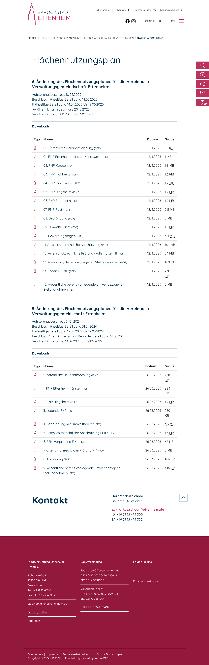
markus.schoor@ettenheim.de (140, 509)
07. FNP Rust (56, 209)
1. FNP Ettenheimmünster (66, 388)
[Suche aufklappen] (202, 65)
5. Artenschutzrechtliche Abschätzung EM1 (78, 433)
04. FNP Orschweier (61, 183)
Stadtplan (34, 620)
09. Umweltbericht (60, 227)
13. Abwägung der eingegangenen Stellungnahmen (85, 262)
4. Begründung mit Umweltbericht (72, 424)
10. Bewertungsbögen (63, 236)
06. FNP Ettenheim (60, 201)
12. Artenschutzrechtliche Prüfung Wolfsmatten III (84, 253)
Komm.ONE (101, 658)
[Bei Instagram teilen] (134, 21)
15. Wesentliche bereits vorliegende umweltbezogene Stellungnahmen (82, 286)
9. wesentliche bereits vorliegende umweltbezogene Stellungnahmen (81, 470)
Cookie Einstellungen (109, 654)
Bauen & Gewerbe (53, 38)
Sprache (149, 21)
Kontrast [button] (121, 9)
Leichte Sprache (143, 9)
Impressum (53, 654)
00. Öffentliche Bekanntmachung (72, 148)
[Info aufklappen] (202, 75)
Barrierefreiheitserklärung (78, 654)
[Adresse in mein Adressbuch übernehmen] (183, 497)
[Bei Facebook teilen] (128, 21)
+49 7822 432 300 (130, 514)
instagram (153, 581)
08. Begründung (59, 218)
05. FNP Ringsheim (61, 192)
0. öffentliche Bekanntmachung (70, 375)
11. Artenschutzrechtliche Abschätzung (75, 245)
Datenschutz (35, 654)
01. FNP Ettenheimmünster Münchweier (76, 157)
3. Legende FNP (58, 410)
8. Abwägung (57, 459)
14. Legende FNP (59, 271)
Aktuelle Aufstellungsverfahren (114, 38)
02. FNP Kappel (58, 165)
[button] (202, 84)
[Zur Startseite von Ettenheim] (44, 14)
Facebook (139, 581)
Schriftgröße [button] (102, 9)
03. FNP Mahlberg (60, 174)
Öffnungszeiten (37, 612)
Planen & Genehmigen (78, 38)
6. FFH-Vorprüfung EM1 (64, 442)
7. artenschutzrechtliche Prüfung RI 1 (74, 450)
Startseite (34, 38)
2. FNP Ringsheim (60, 402)
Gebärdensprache (169, 9)
